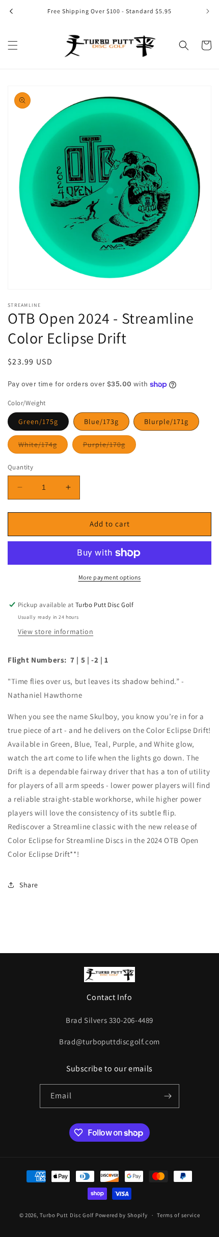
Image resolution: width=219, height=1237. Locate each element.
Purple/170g (109, 446)
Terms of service (178, 1215)
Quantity (20, 467)
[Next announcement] (208, 11)
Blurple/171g (166, 421)
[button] (13, 45)
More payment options (109, 577)
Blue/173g (101, 421)
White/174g (43, 446)
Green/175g (38, 421)
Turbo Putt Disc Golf (67, 1215)
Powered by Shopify (121, 1215)
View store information (55, 631)
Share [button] (28, 884)
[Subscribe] (167, 1096)
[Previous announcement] (11, 11)
